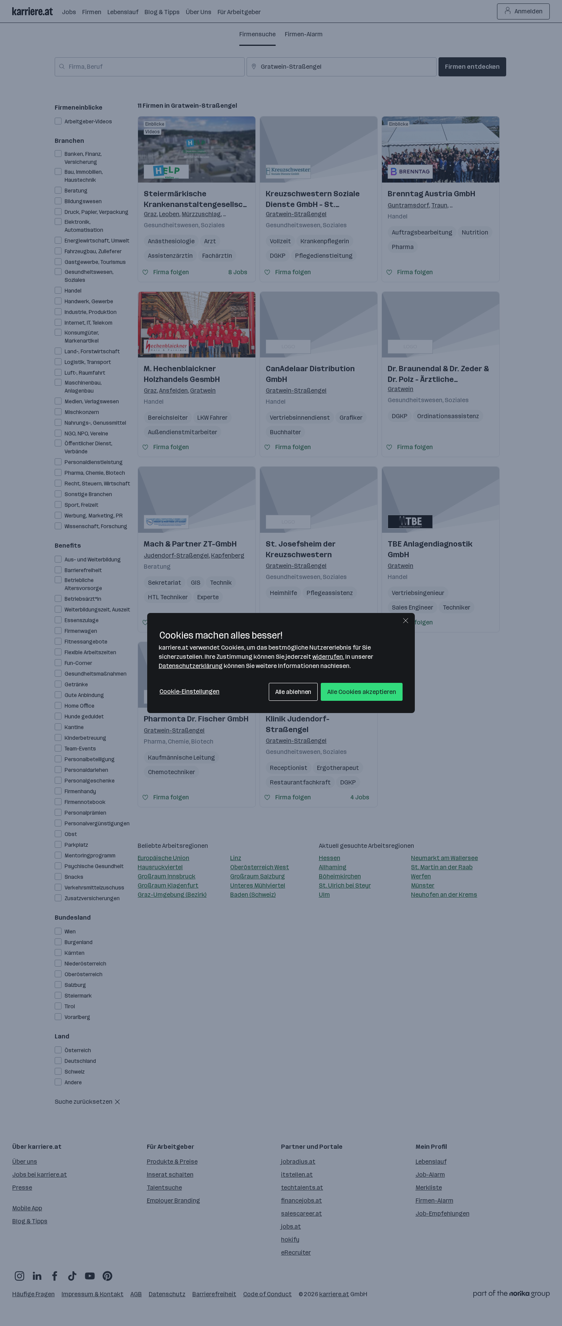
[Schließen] (405, 620)
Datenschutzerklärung (191, 665)
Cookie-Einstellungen (189, 691)
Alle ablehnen (293, 691)
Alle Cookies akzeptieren (361, 691)
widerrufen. (328, 656)
